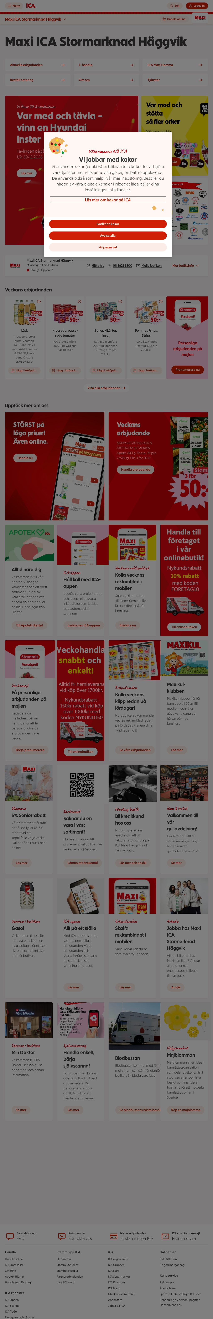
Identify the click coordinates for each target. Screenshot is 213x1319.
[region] (108, 194)
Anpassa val (108, 247)
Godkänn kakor (108, 224)
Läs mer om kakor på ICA (108, 199)
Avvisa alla (108, 236)
